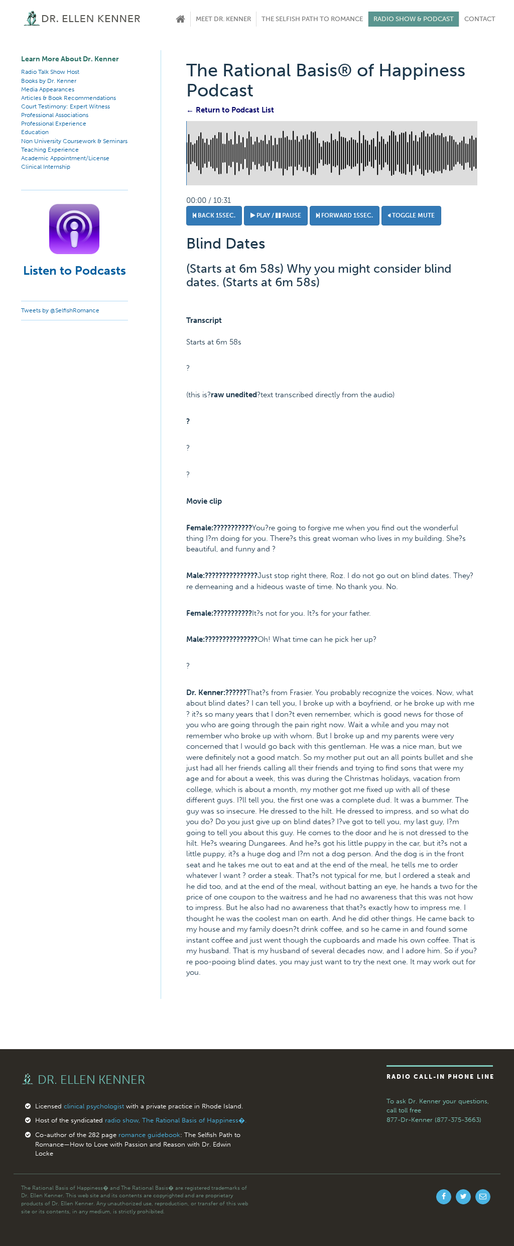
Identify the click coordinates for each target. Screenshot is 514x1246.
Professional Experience (53, 123)
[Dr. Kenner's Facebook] (443, 1196)
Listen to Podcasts (74, 270)
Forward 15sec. (346, 215)
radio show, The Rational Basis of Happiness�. (175, 1120)
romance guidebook (149, 1135)
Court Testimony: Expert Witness (65, 106)
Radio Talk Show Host (50, 71)
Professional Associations (54, 115)
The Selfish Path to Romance (312, 19)
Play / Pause (278, 215)
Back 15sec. (215, 215)
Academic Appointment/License (65, 158)
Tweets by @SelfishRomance (60, 310)
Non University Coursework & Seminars (74, 141)
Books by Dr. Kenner (48, 80)
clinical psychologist (94, 1106)
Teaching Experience (50, 149)
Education (35, 132)
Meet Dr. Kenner (223, 19)
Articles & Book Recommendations (68, 97)
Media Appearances (47, 89)
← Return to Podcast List (230, 110)
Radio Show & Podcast (413, 19)
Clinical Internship (45, 166)
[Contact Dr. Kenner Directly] (482, 1196)
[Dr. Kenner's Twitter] (463, 1196)
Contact (479, 19)
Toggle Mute (413, 215)
